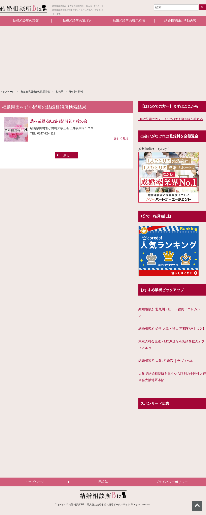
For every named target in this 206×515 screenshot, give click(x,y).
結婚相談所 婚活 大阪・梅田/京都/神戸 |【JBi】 (172, 328)
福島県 (59, 91)
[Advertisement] (103, 56)
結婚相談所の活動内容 (180, 20)
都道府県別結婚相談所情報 (35, 91)
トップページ (7, 91)
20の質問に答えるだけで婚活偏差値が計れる (170, 119)
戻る (66, 155)
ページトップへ (197, 506)
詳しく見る (121, 138)
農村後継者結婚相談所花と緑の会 (59, 121)
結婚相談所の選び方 (77, 20)
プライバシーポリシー (172, 482)
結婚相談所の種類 (26, 20)
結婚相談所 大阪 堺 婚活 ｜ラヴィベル (165, 360)
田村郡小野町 (76, 91)
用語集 (103, 482)
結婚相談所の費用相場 (129, 20)
